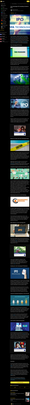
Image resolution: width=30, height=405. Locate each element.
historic (14, 37)
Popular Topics (3, 3)
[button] (5, 5)
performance (12, 163)
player (15, 263)
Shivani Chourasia (15, 9)
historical (23, 333)
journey (11, 374)
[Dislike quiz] (24, 387)
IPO (10, 38)
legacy (17, 240)
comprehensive (25, 41)
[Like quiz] (15, 387)
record (17, 162)
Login (28, 1)
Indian (20, 37)
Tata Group (25, 36)
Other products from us (3, 32)
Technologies (16, 41)
